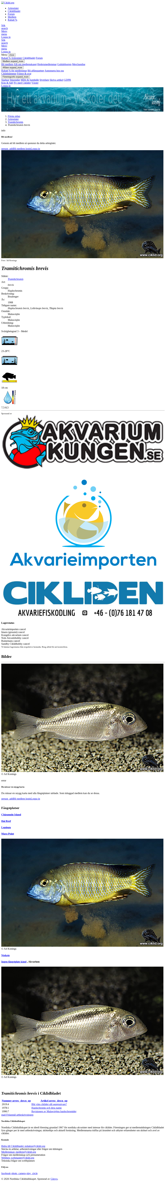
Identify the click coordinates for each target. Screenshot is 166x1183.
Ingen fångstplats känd (13, 961)
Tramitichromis (15, 122)
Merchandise (78, 64)
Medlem (12, 17)
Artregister (13, 8)
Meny (4, 33)
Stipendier (15, 79)
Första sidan (14, 116)
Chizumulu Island (11, 814)
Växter (34, 82)
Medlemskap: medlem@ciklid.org (18, 1152)
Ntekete (5, 955)
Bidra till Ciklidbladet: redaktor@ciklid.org (23, 1146)
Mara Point (7, 833)
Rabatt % (12, 19)
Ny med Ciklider (22, 82)
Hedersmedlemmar (47, 64)
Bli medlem (7, 64)
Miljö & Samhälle (30, 79)
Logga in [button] (33, 148)
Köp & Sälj (7, 82)
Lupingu (6, 827)
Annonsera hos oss (54, 70)
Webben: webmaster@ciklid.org (17, 1157)
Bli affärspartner (36, 70)
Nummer (16, 1100)
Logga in (6, 37)
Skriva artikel (56, 79)
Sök (4, 27)
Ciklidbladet (14, 11)
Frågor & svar (24, 73)
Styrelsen (44, 79)
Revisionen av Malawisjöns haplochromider (53, 1111)
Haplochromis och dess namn (46, 1107)
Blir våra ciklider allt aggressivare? (49, 1104)
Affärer (12, 67)
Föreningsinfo (16, 77)
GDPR (67, 79)
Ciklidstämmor (8, 73)
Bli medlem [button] (13, 148)
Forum (11, 14)
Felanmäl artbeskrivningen (17, 1114)
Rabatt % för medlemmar (14, 70)
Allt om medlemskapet (25, 64)
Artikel (54, 1100)
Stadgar (5, 79)
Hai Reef (6, 821)
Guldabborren (64, 64)
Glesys (54, 1178)
